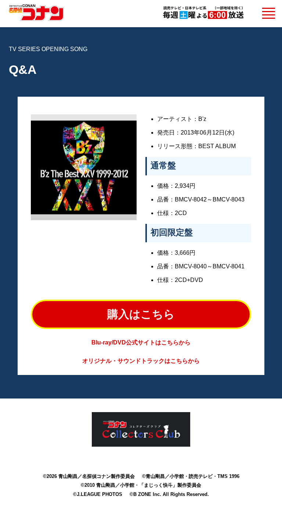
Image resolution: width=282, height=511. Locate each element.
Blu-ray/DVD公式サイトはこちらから (141, 342)
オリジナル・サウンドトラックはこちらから (141, 361)
